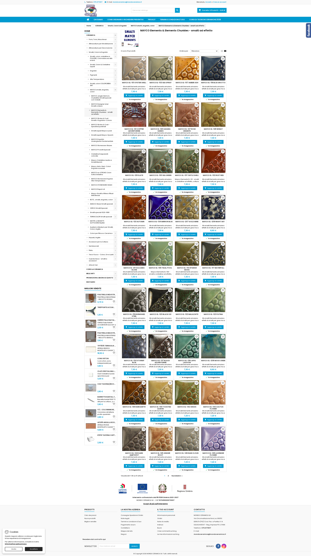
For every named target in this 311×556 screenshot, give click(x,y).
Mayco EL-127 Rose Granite (187, 130)
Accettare (34, 549)
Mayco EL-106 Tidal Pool (160, 268)
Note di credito (163, 521)
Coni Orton (103, 358)
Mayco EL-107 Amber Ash (187, 82)
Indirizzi (160, 525)
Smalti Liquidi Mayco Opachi (102, 135)
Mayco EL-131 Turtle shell (187, 175)
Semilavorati (94, 246)
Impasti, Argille (94, 237)
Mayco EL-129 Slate (134, 175)
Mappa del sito (127, 531)
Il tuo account (165, 509)
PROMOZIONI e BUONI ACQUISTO (99, 278)
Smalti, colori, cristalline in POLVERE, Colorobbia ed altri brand (101, 58)
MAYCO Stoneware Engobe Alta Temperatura (102, 180)
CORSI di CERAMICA (94, 269)
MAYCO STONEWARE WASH (101, 185)
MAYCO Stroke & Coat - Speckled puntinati (100, 125)
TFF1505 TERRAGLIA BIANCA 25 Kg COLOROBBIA (106, 346)
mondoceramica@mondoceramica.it (127, 2)
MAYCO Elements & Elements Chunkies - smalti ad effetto (101, 112)
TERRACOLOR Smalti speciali (101, 217)
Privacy (151, 19)
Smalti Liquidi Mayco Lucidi (101, 131)
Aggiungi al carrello (134, 95)
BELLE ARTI (90, 273)
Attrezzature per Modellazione (101, 44)
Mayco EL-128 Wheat (213, 129)
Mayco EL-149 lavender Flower (213, 454)
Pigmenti (93, 75)
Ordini (159, 518)
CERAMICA (90, 35)
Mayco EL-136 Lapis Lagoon (187, 361)
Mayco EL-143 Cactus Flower (213, 408)
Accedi (208, 2)
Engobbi (93, 71)
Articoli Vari (93, 265)
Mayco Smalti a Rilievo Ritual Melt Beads (102, 194)
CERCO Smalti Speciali (99, 208)
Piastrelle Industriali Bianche (106, 333)
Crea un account (219, 2)
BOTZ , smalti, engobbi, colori (101, 199)
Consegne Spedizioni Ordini (132, 515)
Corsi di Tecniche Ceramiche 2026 (205, 19)
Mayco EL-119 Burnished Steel (134, 315)
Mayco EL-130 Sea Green (160, 175)
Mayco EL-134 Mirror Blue (160, 221)
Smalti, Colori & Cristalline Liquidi (100, 65)
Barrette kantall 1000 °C (106, 397)
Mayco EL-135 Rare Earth (134, 407)
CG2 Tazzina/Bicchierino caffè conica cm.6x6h (106, 384)
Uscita (13, 549)
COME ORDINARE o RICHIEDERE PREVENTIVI (125, 19)
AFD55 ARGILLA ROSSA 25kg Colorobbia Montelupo (106, 422)
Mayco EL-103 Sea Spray (160, 82)
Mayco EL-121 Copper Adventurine (134, 130)
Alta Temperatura (97, 79)
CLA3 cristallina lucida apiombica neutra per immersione (106, 371)
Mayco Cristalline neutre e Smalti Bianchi (101, 161)
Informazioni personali (166, 515)
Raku (91, 250)
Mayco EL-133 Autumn (134, 221)
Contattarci (125, 528)
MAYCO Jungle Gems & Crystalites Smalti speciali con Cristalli (101, 98)
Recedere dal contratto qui (94, 539)
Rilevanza (205, 51)
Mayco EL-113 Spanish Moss (187, 269)
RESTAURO (90, 282)
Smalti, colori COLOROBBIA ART (100, 84)
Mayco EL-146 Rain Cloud (187, 453)
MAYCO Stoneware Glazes (101, 145)
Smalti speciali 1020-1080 (99, 212)
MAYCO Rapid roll (98, 189)
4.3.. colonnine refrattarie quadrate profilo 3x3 (106, 410)
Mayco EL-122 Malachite (187, 314)
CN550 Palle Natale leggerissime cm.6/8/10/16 (106, 320)
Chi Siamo (98, 19)
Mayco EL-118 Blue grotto (213, 82)
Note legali (125, 518)
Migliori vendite (92, 288)
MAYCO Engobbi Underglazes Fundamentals (102, 140)
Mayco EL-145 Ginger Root (160, 454)
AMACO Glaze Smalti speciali (101, 204)
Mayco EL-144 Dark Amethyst (134, 454)
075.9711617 (97, 2)
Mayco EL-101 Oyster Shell (134, 82)
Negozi (123, 534)
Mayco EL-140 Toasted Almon (160, 408)
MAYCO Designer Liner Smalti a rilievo (100, 105)
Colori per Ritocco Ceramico (101, 233)
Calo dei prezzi (90, 515)
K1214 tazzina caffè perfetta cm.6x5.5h (106, 435)
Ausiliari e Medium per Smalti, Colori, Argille (101, 228)
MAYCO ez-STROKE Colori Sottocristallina (101, 173)
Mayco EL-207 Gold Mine (186, 221)
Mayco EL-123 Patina (213, 314)
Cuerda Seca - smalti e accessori (98, 260)
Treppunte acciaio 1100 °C (106, 307)
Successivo (177, 476)
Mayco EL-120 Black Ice (160, 314)
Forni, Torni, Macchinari (98, 39)
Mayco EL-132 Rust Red (213, 175)
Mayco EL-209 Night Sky (213, 221)
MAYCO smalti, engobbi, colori (99, 91)
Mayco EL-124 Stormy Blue (134, 361)
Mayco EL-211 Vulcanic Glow (134, 269)
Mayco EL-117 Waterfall (213, 268)
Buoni (159, 528)
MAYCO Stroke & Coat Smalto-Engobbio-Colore (101, 119)
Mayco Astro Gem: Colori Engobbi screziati (101, 167)
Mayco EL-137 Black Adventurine (160, 361)
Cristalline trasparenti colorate (99, 155)
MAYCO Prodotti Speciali (100, 150)
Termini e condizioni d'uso (172, 19)
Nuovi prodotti (89, 518)
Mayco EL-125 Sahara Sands (160, 130)
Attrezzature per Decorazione (100, 48)
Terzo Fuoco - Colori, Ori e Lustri (101, 254)
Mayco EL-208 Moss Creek (213, 360)
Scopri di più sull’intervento (155, 504)
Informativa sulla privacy (16, 544)
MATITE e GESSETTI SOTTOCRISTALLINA (97, 222)
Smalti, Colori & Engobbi (98, 52)
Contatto (199, 509)
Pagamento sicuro (128, 525)
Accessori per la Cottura (98, 242)
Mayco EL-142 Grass (186, 407)
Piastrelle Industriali (106, 295)
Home (87, 31)
